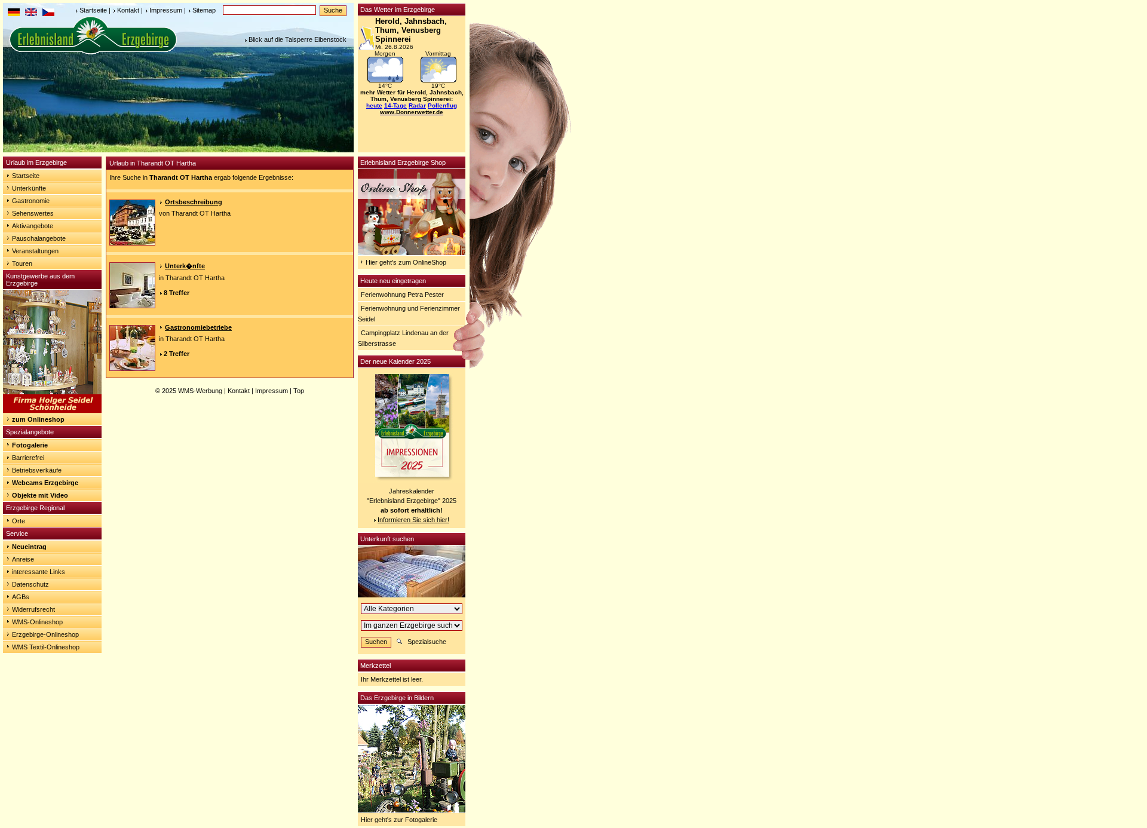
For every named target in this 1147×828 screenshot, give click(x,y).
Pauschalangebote (39, 238)
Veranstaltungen (35, 250)
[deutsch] (14, 13)
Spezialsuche (426, 641)
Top (298, 390)
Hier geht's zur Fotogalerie (399, 819)
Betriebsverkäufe (37, 470)
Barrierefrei (28, 457)
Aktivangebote (32, 225)
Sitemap (204, 10)
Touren (22, 263)
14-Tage (395, 105)
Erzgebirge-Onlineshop (45, 634)
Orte (18, 521)
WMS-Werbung (200, 390)
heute (374, 105)
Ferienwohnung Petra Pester (402, 294)
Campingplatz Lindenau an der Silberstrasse (403, 338)
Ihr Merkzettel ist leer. (392, 679)
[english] (31, 13)
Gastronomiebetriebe (198, 327)
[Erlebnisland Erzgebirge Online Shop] (411, 252)
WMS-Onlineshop (37, 621)
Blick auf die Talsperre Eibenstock (297, 39)
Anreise (23, 559)
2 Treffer (176, 353)
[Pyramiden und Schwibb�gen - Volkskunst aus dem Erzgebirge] (52, 410)
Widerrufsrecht (33, 609)
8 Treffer (176, 292)
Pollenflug (442, 105)
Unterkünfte (29, 188)
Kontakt (128, 10)
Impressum (165, 10)
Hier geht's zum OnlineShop (406, 262)
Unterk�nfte (185, 265)
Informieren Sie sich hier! (413, 519)
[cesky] (48, 13)
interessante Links (38, 571)
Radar (417, 105)
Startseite (93, 10)
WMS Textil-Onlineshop (45, 647)
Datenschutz (30, 584)
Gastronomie (31, 200)
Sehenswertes (33, 213)
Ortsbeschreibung (193, 202)
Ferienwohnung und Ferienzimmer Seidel (409, 314)
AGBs (20, 596)
